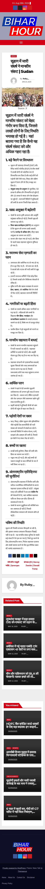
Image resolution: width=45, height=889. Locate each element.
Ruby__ (26, 78)
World (13, 56)
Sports (15, 748)
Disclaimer (31, 877)
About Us (11, 877)
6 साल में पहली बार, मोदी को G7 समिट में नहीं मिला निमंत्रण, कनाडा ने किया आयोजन (22, 812)
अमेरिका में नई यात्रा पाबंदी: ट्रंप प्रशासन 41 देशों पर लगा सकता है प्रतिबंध (21, 649)
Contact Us (21, 877)
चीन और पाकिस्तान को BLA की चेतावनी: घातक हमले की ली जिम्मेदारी (22, 677)
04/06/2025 (12, 731)
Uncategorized (12, 776)
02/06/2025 (12, 788)
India (8, 719)
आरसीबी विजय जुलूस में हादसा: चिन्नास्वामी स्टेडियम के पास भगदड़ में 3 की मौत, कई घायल (21, 755)
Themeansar (22, 871)
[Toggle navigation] (21, 42)
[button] (37, 42)
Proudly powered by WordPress (14, 868)
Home (4, 877)
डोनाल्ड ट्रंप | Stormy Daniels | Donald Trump (31, 565)
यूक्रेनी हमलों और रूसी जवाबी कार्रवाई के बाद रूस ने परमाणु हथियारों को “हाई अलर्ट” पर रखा (22, 783)
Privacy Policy (7, 883)
